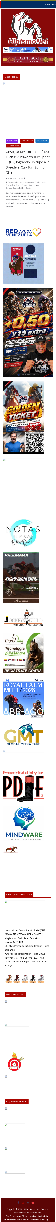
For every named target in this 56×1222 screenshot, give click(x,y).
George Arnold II (22, 185)
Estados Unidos (27, 141)
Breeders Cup (12, 141)
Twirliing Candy (25, 188)
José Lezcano (34, 185)
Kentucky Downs (13, 146)
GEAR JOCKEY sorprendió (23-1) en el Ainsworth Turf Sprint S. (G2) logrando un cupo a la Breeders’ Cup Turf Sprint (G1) (28, 162)
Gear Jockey (10, 185)
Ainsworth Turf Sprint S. (17, 182)
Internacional (42, 141)
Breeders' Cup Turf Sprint (36, 182)
